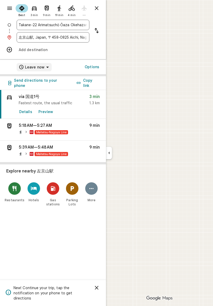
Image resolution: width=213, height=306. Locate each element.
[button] (53, 130)
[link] (53, 104)
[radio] (22, 10)
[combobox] (53, 25)
